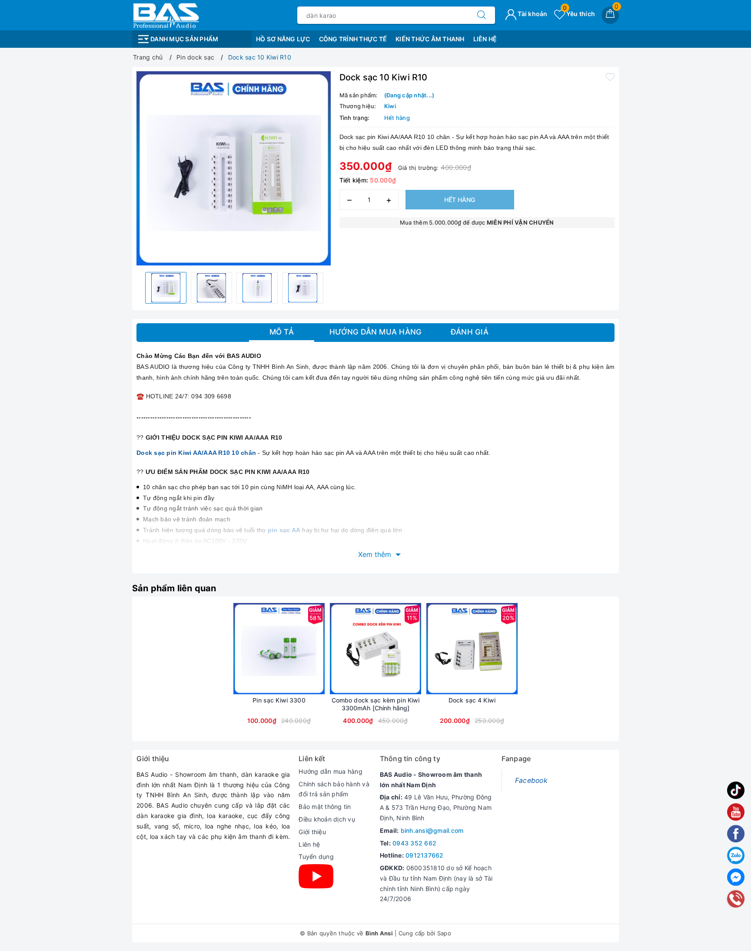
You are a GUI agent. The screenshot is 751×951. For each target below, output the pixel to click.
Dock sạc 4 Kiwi (472, 700)
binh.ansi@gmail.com (432, 830)
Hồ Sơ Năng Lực (283, 39)
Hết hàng (459, 199)
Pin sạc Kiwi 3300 (279, 700)
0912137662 (424, 855)
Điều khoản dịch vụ (327, 819)
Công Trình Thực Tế (353, 39)
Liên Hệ (485, 39)
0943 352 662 (414, 843)
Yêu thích (579, 13)
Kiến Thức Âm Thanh (430, 39)
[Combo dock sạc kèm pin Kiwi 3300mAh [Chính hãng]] (375, 648)
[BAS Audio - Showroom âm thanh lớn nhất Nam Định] (165, 14)
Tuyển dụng (316, 856)
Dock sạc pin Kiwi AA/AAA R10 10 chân (196, 452)
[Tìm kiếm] (481, 15)
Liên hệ (309, 844)
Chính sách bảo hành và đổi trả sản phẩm (334, 789)
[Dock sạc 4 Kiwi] (472, 648)
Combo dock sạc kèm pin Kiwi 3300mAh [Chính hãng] (376, 704)
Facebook (531, 780)
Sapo (444, 933)
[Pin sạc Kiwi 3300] (279, 648)
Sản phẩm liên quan (174, 588)
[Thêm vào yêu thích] (610, 76)
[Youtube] (316, 876)
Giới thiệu (312, 831)
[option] (233, 168)
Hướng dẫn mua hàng (330, 771)
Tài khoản (532, 13)
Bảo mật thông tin (325, 806)
